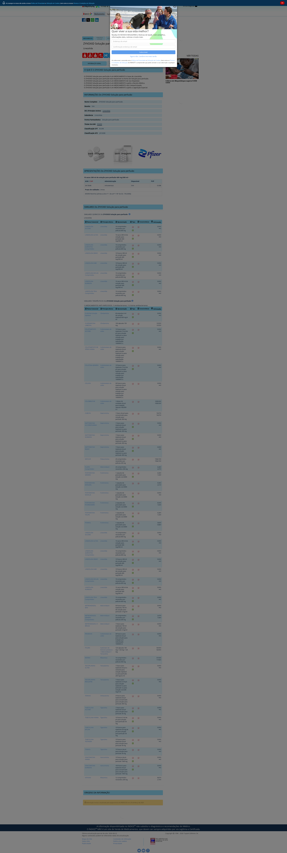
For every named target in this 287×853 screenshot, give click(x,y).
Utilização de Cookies (53, 3)
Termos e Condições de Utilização (84, 3)
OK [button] (282, 3)
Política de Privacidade (38, 3)
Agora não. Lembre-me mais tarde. (143, 56)
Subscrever (143, 52)
